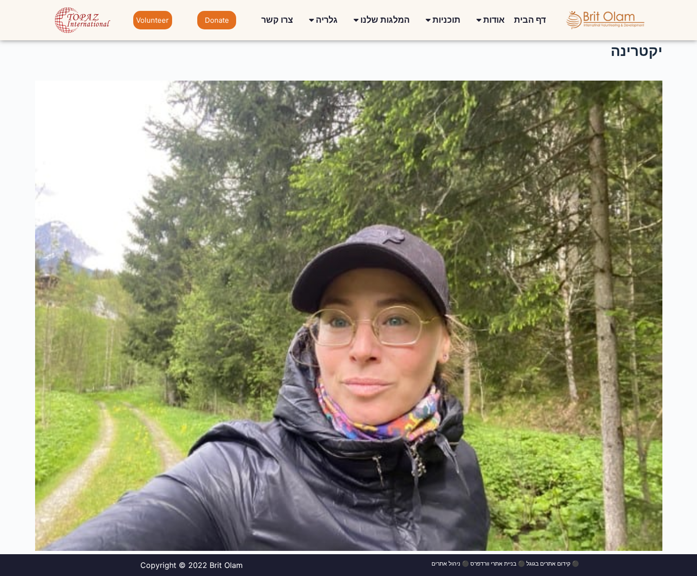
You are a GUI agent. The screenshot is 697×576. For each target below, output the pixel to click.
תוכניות (446, 20)
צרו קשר (277, 20)
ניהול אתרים (445, 563)
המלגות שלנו (385, 20)
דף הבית (530, 20)
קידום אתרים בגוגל (548, 563)
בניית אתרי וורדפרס (493, 563)
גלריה (327, 20)
